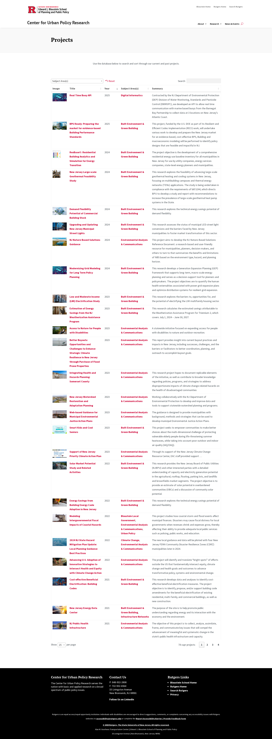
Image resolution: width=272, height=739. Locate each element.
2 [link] (207, 644)
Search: (182, 81)
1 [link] (201, 644)
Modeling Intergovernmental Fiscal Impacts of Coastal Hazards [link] (85, 520)
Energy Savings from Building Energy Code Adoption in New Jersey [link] (83, 505)
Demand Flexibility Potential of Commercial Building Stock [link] (84, 213)
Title (72, 88)
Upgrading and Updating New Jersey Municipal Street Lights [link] (84, 229)
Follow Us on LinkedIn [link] (121, 699)
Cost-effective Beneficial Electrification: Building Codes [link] (84, 584)
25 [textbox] (60, 644)
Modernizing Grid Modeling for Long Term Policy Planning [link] (85, 273)
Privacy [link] (174, 694)
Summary (157, 88)
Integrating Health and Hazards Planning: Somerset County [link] (83, 377)
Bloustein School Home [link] (183, 682)
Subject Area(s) (130, 88)
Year (107, 88)
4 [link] (218, 644)
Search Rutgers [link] (236, 7)
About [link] (201, 23)
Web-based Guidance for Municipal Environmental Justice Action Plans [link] (84, 417)
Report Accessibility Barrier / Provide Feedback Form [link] (161, 718)
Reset (112, 81)
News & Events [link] (232, 23)
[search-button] (242, 23)
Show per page (63, 644)
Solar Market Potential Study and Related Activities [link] (82, 468)
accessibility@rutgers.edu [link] (108, 718)
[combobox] (77, 81)
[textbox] (61, 81)
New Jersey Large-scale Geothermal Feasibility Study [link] (83, 176)
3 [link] (212, 644)
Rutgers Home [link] (220, 7)
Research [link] (214, 23)
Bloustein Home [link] (203, 7)
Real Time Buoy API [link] (80, 95)
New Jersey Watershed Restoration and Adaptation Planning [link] (83, 401)
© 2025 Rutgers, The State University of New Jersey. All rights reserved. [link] (136, 725)
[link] (60, 100)
